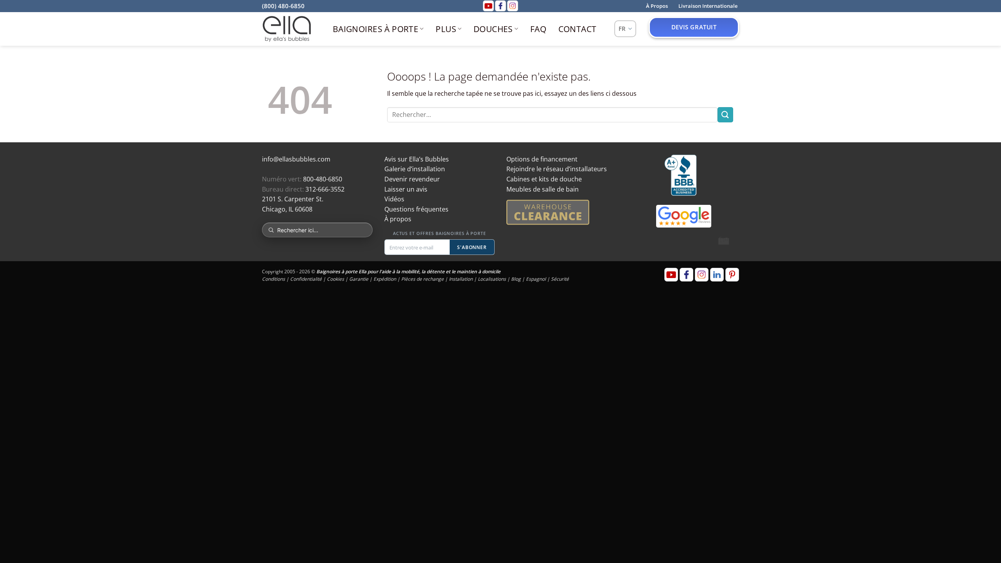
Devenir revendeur (412, 179)
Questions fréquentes (416, 209)
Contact (577, 28)
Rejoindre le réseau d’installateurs (556, 169)
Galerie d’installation (414, 169)
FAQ (538, 28)
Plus (446, 28)
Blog (516, 279)
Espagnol (536, 279)
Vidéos (394, 199)
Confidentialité (306, 279)
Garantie (358, 279)
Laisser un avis (405, 189)
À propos (397, 219)
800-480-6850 (322, 179)
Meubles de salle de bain (542, 189)
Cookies (335, 279)
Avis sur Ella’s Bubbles (416, 159)
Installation (461, 279)
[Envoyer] (725, 114)
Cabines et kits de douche (544, 179)
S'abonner (472, 247)
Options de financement (542, 159)
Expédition (384, 279)
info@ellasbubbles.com (296, 159)
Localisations (492, 279)
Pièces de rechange (422, 279)
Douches (493, 28)
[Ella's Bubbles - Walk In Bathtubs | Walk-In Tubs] (287, 29)
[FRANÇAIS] (625, 28)
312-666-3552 (324, 189)
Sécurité (560, 279)
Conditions (273, 279)
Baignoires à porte (376, 28)
